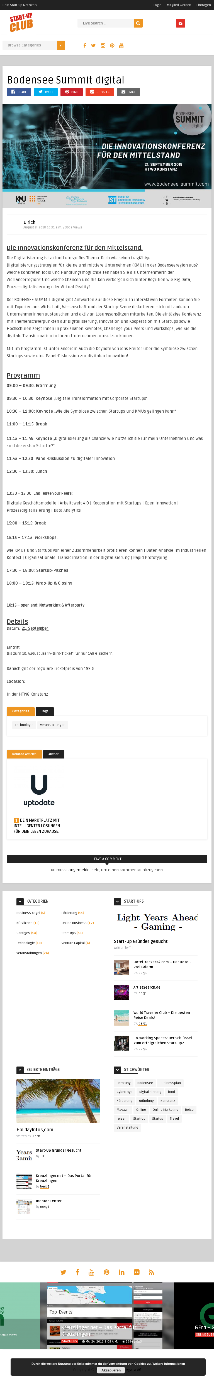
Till (131, 948)
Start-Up (139, 1119)
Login (158, 5)
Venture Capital (73, 943)
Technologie (24, 725)
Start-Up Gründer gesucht (141, 941)
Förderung (69, 913)
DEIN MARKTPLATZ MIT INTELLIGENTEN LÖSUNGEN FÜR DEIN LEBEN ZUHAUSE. (37, 826)
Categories (20, 711)
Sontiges (23, 933)
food (171, 1092)
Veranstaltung (127, 1128)
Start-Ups (69, 933)
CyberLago (125, 1092)
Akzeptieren (111, 1370)
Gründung (146, 1101)
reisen (122, 1119)
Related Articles (24, 754)
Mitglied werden (179, 5)
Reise (189, 1110)
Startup (157, 1119)
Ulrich (29, 222)
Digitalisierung (150, 1092)
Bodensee (145, 1083)
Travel (174, 1119)
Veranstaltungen (52, 725)
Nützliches (24, 923)
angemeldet (80, 870)
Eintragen (203, 5)
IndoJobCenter (49, 1201)
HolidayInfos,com (34, 1130)
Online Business (74, 923)
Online (141, 1110)
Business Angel (28, 913)
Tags (44, 711)
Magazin (123, 1110)
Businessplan (170, 1083)
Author (53, 754)
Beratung (124, 1083)
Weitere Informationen (168, 1363)
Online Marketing (165, 1110)
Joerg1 (142, 973)
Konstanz (167, 1101)
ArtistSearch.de (146, 987)
